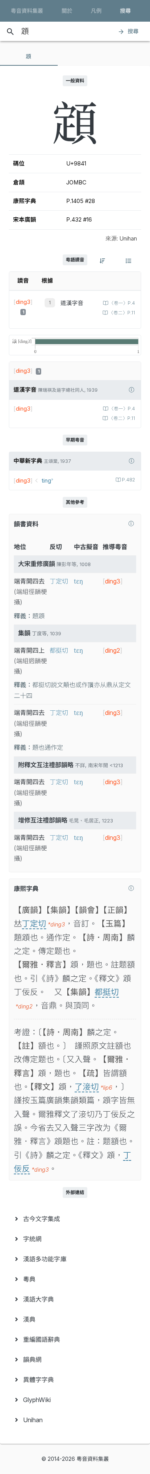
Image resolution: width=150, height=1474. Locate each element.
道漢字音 (71, 303)
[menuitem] (75, 1218)
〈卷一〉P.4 (122, 303)
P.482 (128, 480)
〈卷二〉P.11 (122, 313)
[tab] (29, 56)
